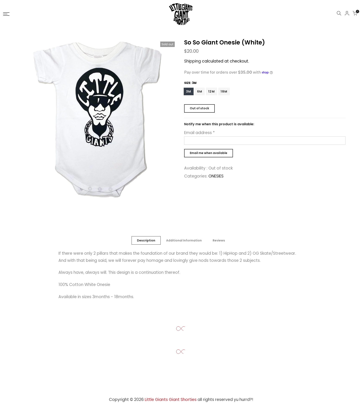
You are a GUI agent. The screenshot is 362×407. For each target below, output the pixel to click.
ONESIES (216, 176)
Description (146, 240)
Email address (199, 133)
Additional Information (184, 240)
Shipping (192, 61)
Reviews (219, 240)
